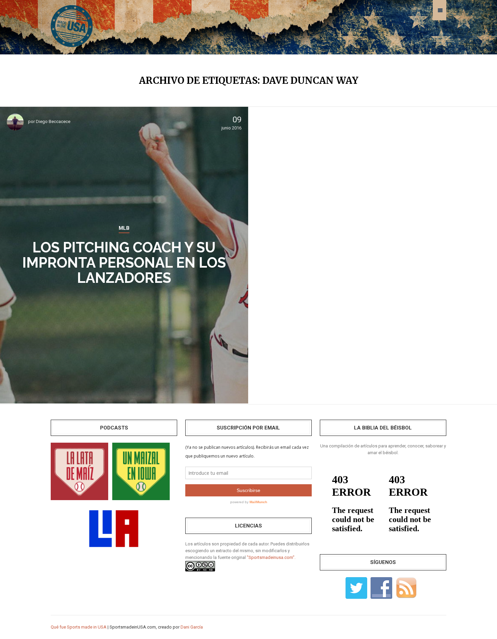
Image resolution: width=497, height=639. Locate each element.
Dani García (192, 627)
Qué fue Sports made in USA (78, 627)
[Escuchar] (79, 470)
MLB (124, 228)
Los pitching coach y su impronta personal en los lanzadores (124, 262)
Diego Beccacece (53, 121)
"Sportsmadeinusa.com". (271, 557)
